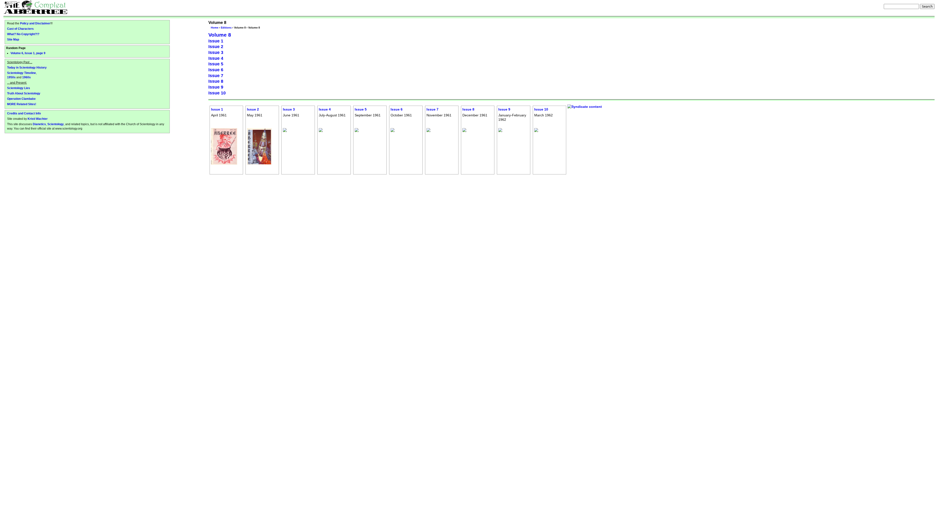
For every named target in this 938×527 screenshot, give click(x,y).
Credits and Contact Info (24, 113)
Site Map (13, 39)
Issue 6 (215, 69)
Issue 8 (215, 81)
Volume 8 (219, 35)
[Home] (35, 7)
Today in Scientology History (27, 67)
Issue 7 (215, 75)
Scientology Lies (18, 88)
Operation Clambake (21, 98)
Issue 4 (215, 58)
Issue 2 (215, 46)
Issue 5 (215, 63)
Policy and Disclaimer (35, 23)
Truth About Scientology (23, 93)
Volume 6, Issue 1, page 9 (28, 53)
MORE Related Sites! (21, 104)
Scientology (55, 124)
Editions (226, 27)
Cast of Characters (20, 28)
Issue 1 (215, 41)
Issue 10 (217, 93)
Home (214, 27)
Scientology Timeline (21, 72)
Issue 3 (215, 52)
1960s (26, 77)
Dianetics (39, 124)
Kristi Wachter (38, 118)
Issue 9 (215, 87)
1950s (11, 77)
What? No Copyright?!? (23, 34)
